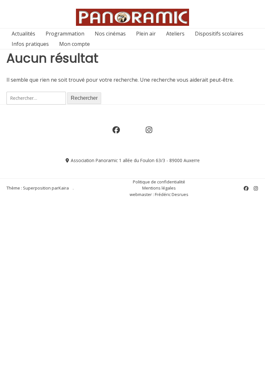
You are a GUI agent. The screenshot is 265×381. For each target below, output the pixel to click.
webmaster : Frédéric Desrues (159, 194)
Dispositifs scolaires (219, 33)
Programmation (65, 33)
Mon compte (74, 43)
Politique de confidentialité (159, 182)
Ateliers (175, 33)
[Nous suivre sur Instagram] (149, 133)
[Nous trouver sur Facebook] (116, 133)
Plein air (146, 33)
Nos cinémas (110, 33)
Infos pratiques (30, 43)
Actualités (23, 33)
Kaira (63, 188)
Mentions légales (159, 188)
